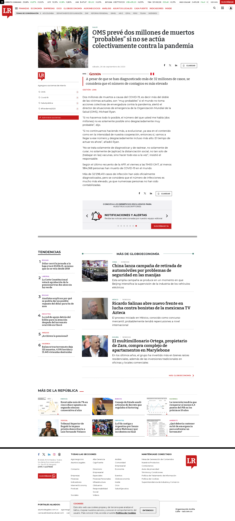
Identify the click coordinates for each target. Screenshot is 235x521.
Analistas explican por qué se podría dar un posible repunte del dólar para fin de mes (58, 302)
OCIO (59, 8)
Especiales (97, 475)
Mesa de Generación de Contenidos (158, 459)
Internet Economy (79, 485)
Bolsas (45, 260)
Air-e (121, 13)
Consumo (75, 469)
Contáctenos (147, 466)
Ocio (117, 485)
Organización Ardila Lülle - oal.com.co (185, 510)
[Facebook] (164, 65)
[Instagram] (55, 455)
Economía (119, 469)
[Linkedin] (176, 65)
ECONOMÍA (36, 8)
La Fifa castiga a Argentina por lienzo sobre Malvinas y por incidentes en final (126, 427)
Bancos (118, 399)
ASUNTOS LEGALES (122, 8)
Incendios (153, 13)
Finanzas (74, 479)
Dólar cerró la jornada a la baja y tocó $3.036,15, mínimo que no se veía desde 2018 (57, 266)
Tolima (143, 13)
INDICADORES (156, 8)
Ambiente (173, 420)
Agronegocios (77, 459)
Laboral (45, 276)
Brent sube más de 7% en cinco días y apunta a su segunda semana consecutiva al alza (74, 406)
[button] (86, 216)
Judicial (64, 420)
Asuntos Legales (78, 462)
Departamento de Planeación (69, 13)
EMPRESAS (49, 8)
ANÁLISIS (106, 8)
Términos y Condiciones (152, 472)
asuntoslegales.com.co (48, 510)
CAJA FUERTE (141, 8)
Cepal (128, 13)
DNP (86, 13)
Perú (135, 13)
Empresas (75, 475)
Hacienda (46, 344)
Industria (46, 314)
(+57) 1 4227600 (45, 467)
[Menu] (17, 8)
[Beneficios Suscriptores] (222, 8)
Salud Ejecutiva (122, 488)
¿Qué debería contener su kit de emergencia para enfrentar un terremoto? (182, 427)
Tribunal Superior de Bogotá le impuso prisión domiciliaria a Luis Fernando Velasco (73, 427)
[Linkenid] (50, 455)
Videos (96, 495)
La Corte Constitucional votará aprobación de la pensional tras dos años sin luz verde (57, 283)
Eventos (118, 475)
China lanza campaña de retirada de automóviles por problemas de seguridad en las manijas (147, 270)
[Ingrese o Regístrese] (231, 8)
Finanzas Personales (102, 479)
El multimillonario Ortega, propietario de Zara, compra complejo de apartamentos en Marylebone (149, 346)
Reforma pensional (99, 13)
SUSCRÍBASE (227, 2)
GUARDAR (190, 66)
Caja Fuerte (98, 462)
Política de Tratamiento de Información (159, 475)
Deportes (119, 420)
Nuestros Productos (150, 462)
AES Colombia (48, 13)
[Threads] (60, 455)
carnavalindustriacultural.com (51, 513)
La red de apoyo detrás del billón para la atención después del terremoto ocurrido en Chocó (56, 321)
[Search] (214, 8)
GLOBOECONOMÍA (73, 8)
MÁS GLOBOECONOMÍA (180, 375)
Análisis (45, 333)
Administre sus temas (51, 117)
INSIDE (168, 8)
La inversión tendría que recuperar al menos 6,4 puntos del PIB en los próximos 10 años (183, 406)
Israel (113, 13)
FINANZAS (24, 8)
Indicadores (76, 482)
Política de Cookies (126, 513)
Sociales (74, 495)
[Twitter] (170, 65)
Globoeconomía (122, 479)
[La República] (7, 12)
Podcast (74, 488)
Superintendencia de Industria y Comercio (160, 482)
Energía (64, 399)
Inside (117, 482)
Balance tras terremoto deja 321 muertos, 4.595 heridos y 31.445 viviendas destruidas (57, 349)
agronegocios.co (68, 510)
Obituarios (97, 485)
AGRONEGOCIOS (92, 8)
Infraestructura (99, 482)
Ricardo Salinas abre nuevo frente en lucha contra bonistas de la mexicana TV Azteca (151, 308)
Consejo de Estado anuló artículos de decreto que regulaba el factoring (128, 405)
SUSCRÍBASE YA (161, 226)
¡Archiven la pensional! (55, 336)
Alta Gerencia (99, 459)
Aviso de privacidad (150, 469)
